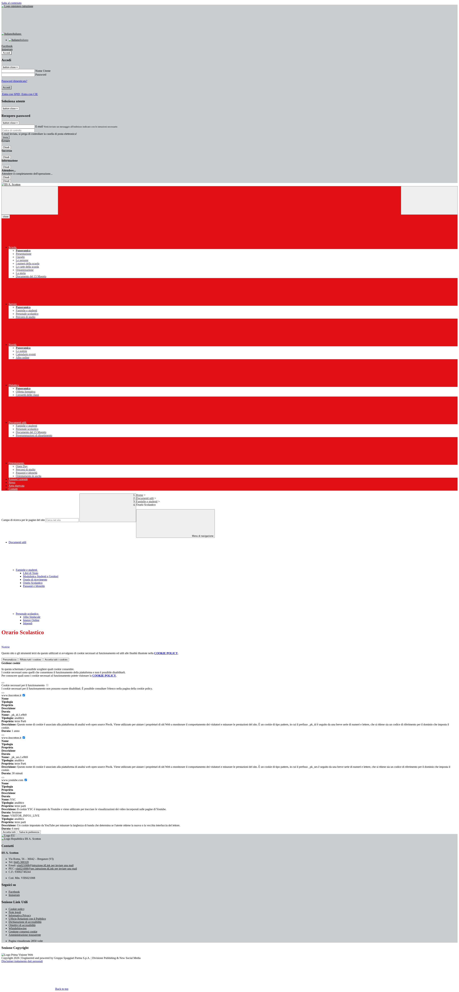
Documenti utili (145, 498)
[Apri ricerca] (429, 200)
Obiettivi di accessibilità (22, 925)
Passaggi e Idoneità (34, 586)
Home (139, 495)
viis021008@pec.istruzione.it (46, 868)
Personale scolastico (27, 613)
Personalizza (9, 659)
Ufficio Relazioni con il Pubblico (27, 918)
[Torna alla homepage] (229, 184)
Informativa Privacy (20, 915)
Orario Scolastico (32, 582)
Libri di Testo (30, 573)
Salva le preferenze (29, 832)
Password (40, 74)
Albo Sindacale (31, 616)
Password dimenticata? (14, 81)
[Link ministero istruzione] (17, 6)
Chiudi (6, 147)
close (5, 216)
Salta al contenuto (11, 2)
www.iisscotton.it (11, 695)
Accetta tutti (56, 659)
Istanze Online (31, 620)
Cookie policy (17, 909)
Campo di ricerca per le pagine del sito (23, 519)
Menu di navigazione (202, 536)
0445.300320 (21, 862)
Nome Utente (43, 70)
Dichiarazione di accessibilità (25, 921)
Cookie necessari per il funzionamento (23, 685)
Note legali (15, 912)
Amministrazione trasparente (25, 934)
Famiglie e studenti (146, 501)
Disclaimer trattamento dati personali (22, 961)
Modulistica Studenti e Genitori (40, 576)
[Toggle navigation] (29, 200)
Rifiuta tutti (30, 659)
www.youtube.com (12, 780)
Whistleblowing (18, 928)
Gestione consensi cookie (23, 931)
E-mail (39, 126)
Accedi (6, 53)
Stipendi (27, 623)
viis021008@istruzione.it (45, 865)
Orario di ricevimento (35, 579)
